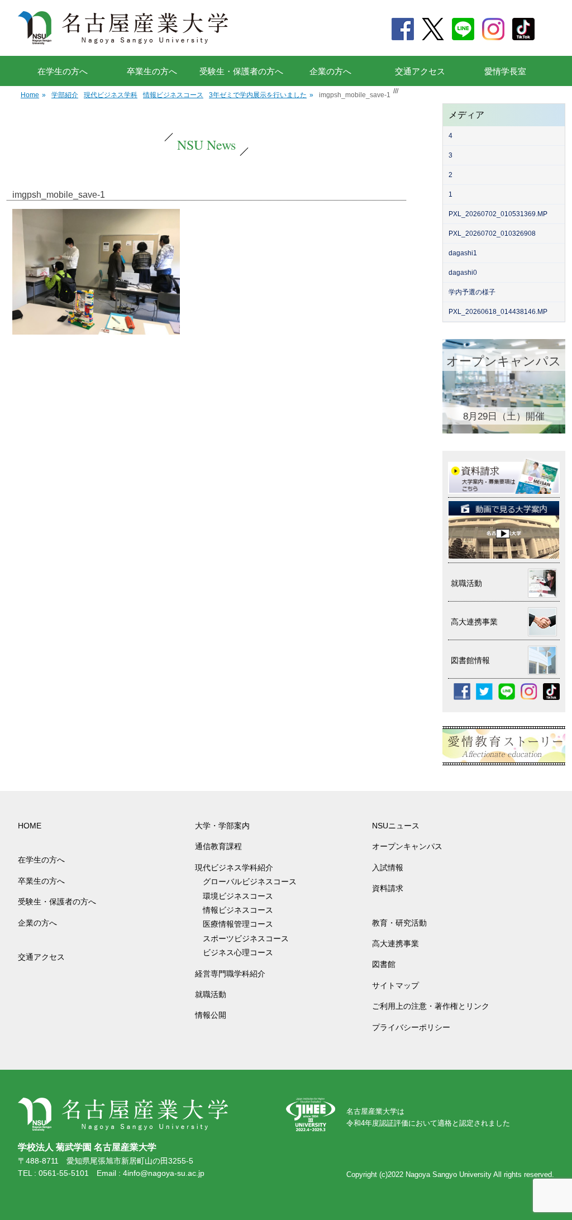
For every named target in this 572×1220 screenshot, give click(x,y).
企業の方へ (330, 71)
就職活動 (210, 994)
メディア (466, 115)
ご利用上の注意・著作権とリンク (430, 1006)
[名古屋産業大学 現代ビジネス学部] (123, 28)
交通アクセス (420, 71)
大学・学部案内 (222, 825)
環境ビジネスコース (242, 896)
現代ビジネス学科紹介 (234, 867)
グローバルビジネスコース (253, 881)
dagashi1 (463, 253)
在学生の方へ (62, 71)
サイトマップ (395, 985)
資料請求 (387, 888)
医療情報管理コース (238, 923)
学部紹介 (64, 95)
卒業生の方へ (152, 71)
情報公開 (210, 1015)
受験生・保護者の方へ (241, 71)
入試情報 (387, 867)
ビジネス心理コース (238, 952)
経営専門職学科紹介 (230, 973)
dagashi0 (463, 273)
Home (33, 95)
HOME (29, 825)
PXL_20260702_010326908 (492, 233)
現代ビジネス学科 (110, 95)
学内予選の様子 (472, 292)
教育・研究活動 (399, 922)
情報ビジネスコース (173, 95)
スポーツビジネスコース (246, 938)
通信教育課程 (218, 846)
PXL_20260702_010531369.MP (498, 214)
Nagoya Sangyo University (449, 1174)
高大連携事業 (395, 943)
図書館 (383, 964)
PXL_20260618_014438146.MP (498, 312)
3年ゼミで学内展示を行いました (261, 95)
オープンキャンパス (407, 846)
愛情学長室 (505, 71)
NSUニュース (396, 825)
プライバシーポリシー (411, 1027)
